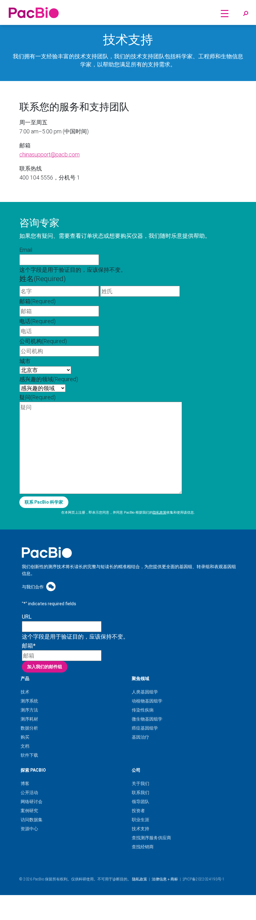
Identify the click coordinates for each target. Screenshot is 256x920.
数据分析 (29, 728)
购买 (25, 737)
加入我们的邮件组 (44, 666)
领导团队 (140, 801)
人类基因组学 (145, 691)
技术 (25, 691)
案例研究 (29, 810)
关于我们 (140, 783)
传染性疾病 (143, 709)
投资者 (138, 810)
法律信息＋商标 (165, 879)
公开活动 (29, 792)
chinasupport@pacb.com (49, 154)
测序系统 (29, 700)
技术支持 (140, 828)
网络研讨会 (31, 801)
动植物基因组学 (147, 700)
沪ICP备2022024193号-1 (203, 879)
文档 (25, 746)
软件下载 (29, 755)
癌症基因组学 (145, 728)
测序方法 (29, 709)
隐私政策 (159, 512)
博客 (25, 783)
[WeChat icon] (51, 586)
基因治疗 (140, 737)
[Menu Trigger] (224, 13)
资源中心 (29, 828)
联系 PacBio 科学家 (44, 502)
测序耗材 (29, 718)
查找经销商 (143, 846)
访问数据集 (31, 819)
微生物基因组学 (147, 718)
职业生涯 (140, 819)
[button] (245, 14)
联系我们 (140, 792)
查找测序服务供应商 (151, 837)
